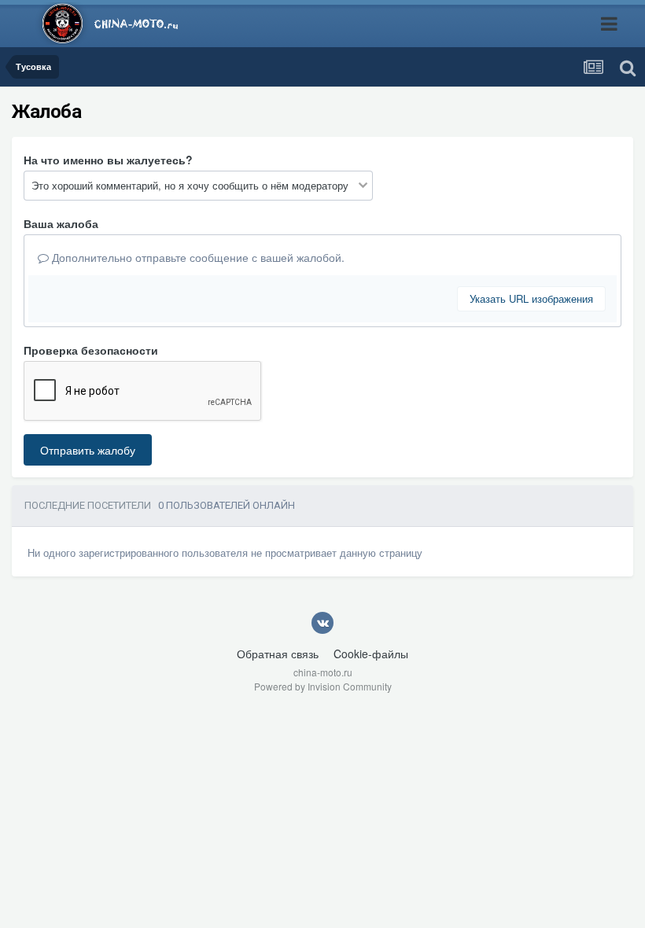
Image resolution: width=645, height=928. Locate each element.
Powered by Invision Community (323, 686)
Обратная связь (278, 653)
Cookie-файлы (371, 653)
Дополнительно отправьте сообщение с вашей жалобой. (197, 257)
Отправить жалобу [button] (87, 450)
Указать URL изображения (531, 298)
